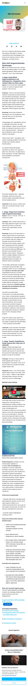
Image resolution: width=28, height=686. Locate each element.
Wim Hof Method (9, 619)
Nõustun (14, 679)
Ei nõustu (14, 682)
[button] (7, 46)
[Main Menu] (25, 3)
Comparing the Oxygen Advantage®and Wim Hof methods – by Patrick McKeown (13, 612)
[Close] (26, 666)
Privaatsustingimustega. (10, 675)
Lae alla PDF (8, 604)
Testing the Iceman (10, 623)
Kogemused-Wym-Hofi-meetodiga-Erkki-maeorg (13, 601)
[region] (14, 675)
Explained (18, 619)
